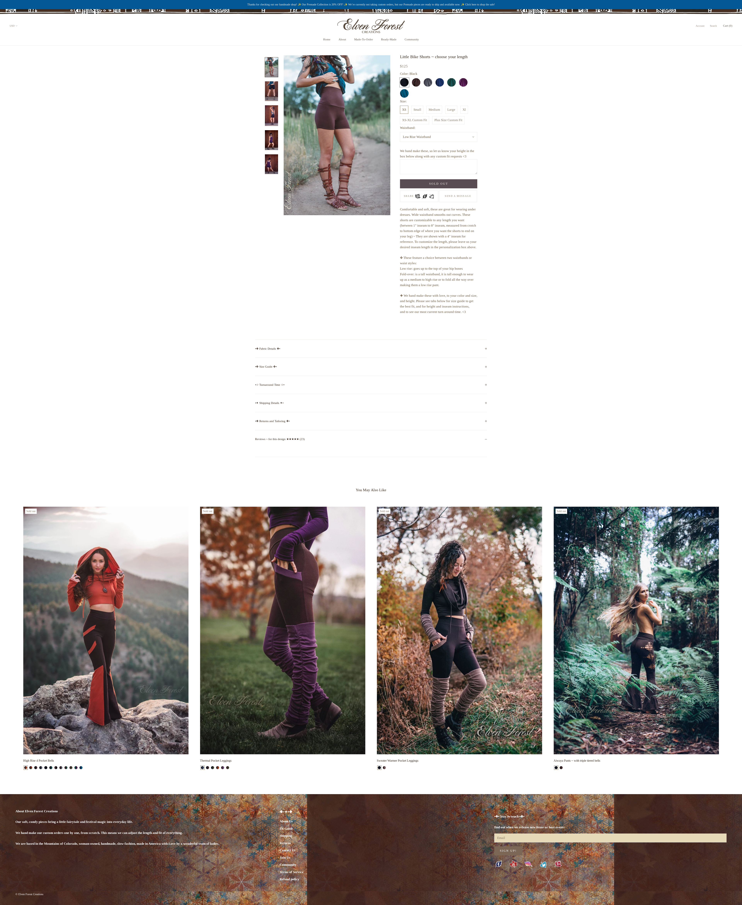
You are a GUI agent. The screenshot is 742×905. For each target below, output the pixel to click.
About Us (286, 821)
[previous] (12, 638)
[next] (730, 638)
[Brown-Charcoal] (60, 767)
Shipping (286, 836)
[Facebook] (424, 195)
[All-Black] (45, 767)
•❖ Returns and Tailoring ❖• (272, 421)
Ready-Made (389, 39)
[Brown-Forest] (65, 767)
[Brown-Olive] (227, 767)
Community (412, 39)
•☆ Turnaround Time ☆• (269, 384)
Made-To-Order (363, 39)
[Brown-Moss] (70, 767)
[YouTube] (513, 864)
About (342, 39)
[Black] (556, 767)
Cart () (727, 25)
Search (713, 25)
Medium (434, 109)
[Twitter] (431, 195)
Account (700, 25)
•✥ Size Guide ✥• (266, 366)
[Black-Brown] (35, 767)
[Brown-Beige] (384, 767)
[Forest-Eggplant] (75, 767)
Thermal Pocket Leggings (215, 760)
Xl (464, 109)
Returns (285, 843)
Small (417, 109)
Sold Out (438, 183)
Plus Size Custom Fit (448, 120)
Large (451, 109)
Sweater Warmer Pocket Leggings (397, 760)
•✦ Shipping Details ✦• (269, 402)
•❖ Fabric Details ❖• (267, 348)
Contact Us (287, 850)
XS (404, 109)
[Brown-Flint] (222, 767)
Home (326, 39)
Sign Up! (508, 850)
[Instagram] (528, 864)
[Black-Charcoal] (40, 767)
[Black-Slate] (202, 767)
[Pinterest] (418, 195)
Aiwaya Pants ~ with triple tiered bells (577, 760)
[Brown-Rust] (25, 767)
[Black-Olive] (212, 767)
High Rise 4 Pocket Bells (38, 760)
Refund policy (289, 879)
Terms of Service (292, 872)
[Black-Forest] (50, 767)
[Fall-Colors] (30, 767)
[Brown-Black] (55, 767)
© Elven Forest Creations (29, 894)
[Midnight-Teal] (81, 767)
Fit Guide (286, 828)
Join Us (285, 857)
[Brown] (561, 767)
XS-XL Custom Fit (414, 120)
